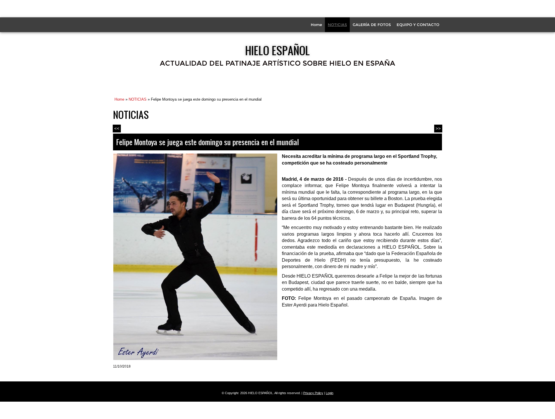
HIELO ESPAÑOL (277, 50)
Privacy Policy (313, 393)
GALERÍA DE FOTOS (372, 24)
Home (316, 24)
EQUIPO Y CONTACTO (418, 24)
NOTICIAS (337, 24)
